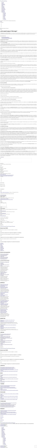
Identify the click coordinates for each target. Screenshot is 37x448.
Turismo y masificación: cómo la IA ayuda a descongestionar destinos (9, 390)
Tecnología (4, 19)
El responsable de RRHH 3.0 (5, 37)
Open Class (1, 415)
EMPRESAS (5, 302)
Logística (4, 14)
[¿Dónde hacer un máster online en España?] (4, 263)
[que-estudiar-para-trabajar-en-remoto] (7, 367)
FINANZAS (3, 10)
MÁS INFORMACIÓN (3, 174)
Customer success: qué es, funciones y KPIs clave (3, 312)
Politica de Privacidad (10, 222)
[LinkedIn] (1, 226)
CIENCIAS (3, 6)
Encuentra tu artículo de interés (4, 20)
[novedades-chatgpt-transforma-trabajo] (4, 301)
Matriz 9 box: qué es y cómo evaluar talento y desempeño (4, 287)
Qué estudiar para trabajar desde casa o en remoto (7, 368)
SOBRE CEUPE (2, 256)
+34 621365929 (2, 447)
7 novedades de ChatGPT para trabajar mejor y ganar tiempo (4, 304)
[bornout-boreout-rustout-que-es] (9, 379)
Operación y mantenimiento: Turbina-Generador (6, 175)
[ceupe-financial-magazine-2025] (4, 255)
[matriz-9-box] (4, 285)
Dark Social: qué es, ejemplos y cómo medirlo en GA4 (7, 321)
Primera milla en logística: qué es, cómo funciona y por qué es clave (8, 371)
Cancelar (1, 198)
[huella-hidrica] (6, 338)
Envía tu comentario (3, 208)
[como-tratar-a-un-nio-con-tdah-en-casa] (9, 397)
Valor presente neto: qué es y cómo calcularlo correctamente (8, 414)
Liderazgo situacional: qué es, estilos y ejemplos (4, 295)
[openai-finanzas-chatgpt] (8, 410)
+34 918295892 (2, 424)
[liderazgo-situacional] (4, 293)
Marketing (4, 15)
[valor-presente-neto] (8, 412)
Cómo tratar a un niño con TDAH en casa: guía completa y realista (8, 399)
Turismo (4, 17)
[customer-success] (4, 310)
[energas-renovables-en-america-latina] (6, 334)
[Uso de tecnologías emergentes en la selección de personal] (8, 238)
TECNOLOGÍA (3, 9)
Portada (3, 2)
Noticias (1, 418)
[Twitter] (7, 226)
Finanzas (4, 18)
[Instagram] (10, 226)
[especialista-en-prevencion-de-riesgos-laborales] (6, 342)
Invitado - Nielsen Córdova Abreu (4, 192)
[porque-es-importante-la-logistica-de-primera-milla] (9, 369)
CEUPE (3, 3)
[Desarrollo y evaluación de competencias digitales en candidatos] (8, 229)
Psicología (4, 12)
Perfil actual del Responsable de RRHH (7, 38)
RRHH (2, 5)
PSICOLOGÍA (3, 8)
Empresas (4, 13)
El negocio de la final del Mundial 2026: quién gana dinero (7, 387)
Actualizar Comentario (5, 198)
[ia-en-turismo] (9, 388)
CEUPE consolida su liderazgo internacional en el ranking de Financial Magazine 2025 (4, 258)
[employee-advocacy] (9, 325)
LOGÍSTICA (1, 370)
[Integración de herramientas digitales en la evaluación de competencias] (9, 234)
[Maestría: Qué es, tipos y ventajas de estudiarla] (4, 272)
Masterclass (3, 11)
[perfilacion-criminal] (9, 394)
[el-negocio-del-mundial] (8, 385)
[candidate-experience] (9, 375)
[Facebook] (13, 226)
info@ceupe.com (2, 425)
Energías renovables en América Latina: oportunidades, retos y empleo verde (5, 337)
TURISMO (3, 7)
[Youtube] (4, 226)
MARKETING (3, 4)
